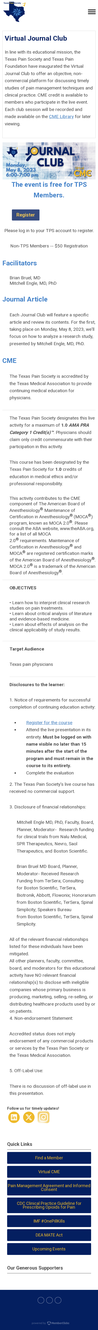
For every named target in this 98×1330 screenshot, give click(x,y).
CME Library (61, 116)
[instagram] (58, 1300)
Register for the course (49, 722)
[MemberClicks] (14, 12)
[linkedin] (41, 1300)
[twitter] (49, 1300)
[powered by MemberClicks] (49, 1323)
